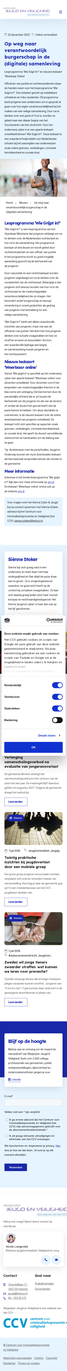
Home (9, 202)
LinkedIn (16, 1079)
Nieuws (23, 202)
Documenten (42, 1288)
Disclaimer (9, 1363)
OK (33, 747)
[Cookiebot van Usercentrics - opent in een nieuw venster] (47, 620)
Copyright (51, 1358)
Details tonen (46, 735)
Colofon (39, 1358)
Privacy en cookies (29, 1363)
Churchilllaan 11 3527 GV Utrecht (18, 1287)
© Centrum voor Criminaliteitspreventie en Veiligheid (26, 1347)
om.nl (51, 482)
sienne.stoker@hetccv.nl (28, 520)
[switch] (57, 697)
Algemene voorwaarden (17, 1358)
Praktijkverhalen (44, 1283)
